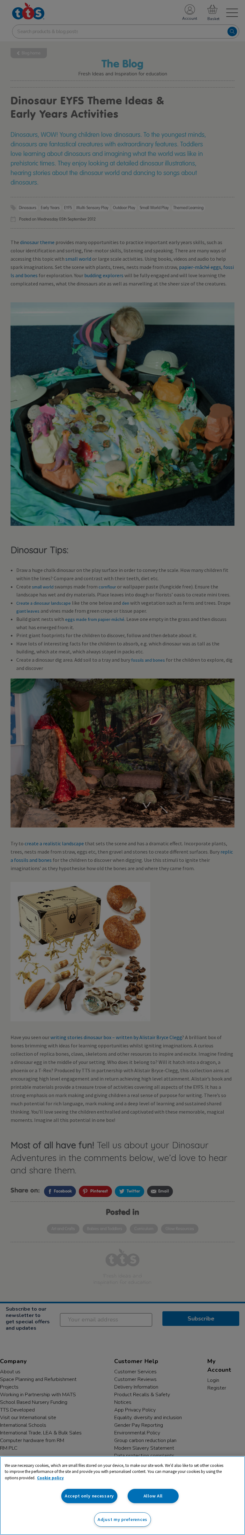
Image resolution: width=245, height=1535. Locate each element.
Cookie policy (50, 1478)
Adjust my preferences (122, 1519)
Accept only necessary (89, 1496)
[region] (122, 1495)
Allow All (153, 1496)
